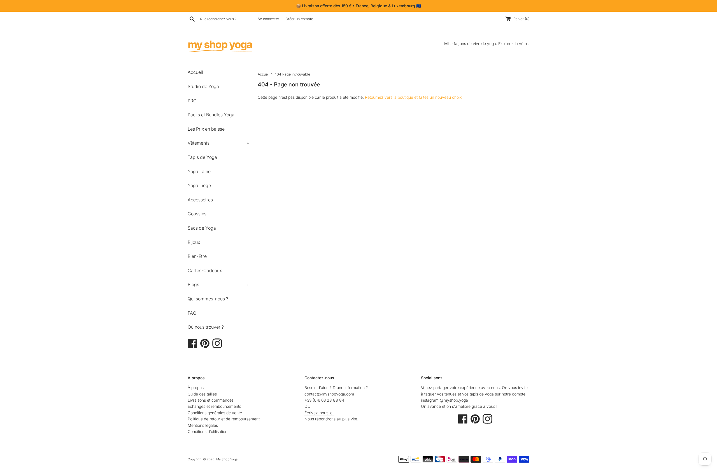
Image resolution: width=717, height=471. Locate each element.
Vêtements (218, 143)
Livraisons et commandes (211, 400)
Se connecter (268, 19)
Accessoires (200, 199)
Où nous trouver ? (206, 327)
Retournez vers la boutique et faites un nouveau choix (413, 97)
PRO (192, 100)
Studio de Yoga (203, 86)
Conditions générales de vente (215, 412)
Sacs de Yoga (202, 228)
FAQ (192, 313)
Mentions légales (203, 425)
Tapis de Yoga (202, 157)
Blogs (218, 284)
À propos (196, 387)
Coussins (197, 213)
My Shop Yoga (227, 459)
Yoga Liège (199, 185)
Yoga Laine (199, 171)
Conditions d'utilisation (207, 431)
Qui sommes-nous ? (208, 299)
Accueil (195, 72)
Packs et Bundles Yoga (211, 114)
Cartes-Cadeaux (205, 270)
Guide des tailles (202, 394)
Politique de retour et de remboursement (224, 418)
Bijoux (194, 242)
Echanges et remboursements (214, 406)
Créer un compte (299, 19)
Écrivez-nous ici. (319, 412)
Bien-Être (197, 256)
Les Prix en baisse (206, 129)
